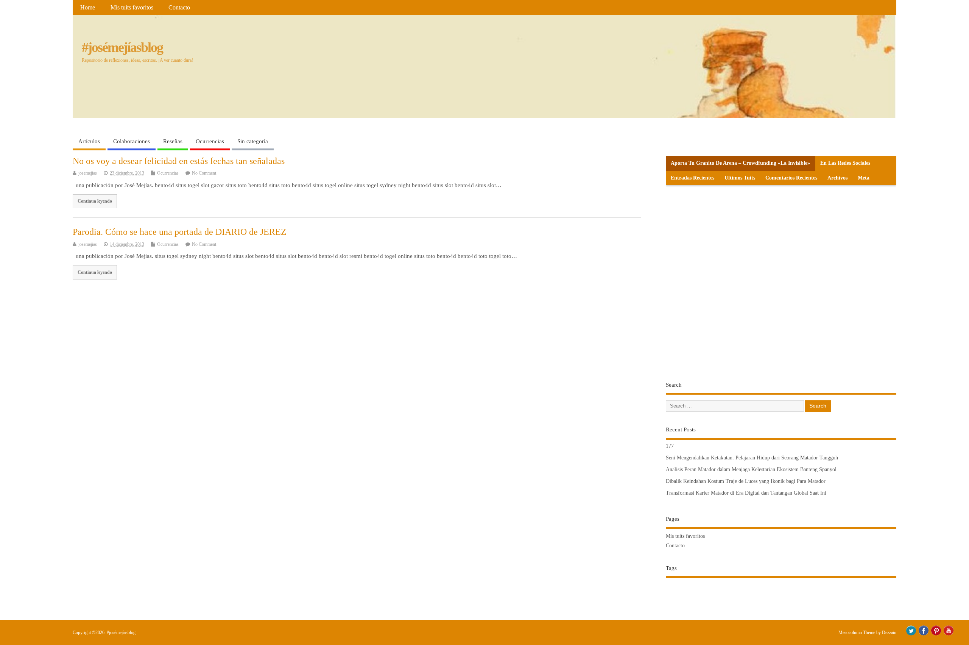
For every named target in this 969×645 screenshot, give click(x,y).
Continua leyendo (95, 201)
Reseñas (172, 141)
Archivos (837, 178)
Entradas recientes (692, 178)
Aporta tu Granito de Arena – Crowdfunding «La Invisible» (740, 163)
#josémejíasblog (122, 47)
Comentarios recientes (791, 178)
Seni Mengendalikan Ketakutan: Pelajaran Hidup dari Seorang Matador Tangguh (752, 458)
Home (87, 7)
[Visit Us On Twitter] (911, 634)
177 (670, 446)
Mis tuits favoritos (132, 7)
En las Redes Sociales (845, 163)
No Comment (204, 173)
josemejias (87, 173)
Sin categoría (252, 141)
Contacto (179, 7)
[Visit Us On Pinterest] (936, 634)
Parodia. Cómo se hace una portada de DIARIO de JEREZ (180, 232)
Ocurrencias (210, 141)
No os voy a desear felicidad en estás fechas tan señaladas (179, 161)
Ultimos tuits (739, 178)
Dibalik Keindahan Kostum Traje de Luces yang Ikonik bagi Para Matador (746, 481)
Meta (863, 178)
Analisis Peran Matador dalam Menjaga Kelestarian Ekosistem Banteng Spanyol (751, 469)
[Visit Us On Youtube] (948, 634)
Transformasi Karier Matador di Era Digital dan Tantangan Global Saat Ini (746, 493)
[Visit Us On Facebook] (923, 634)
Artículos (89, 141)
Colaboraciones (131, 141)
